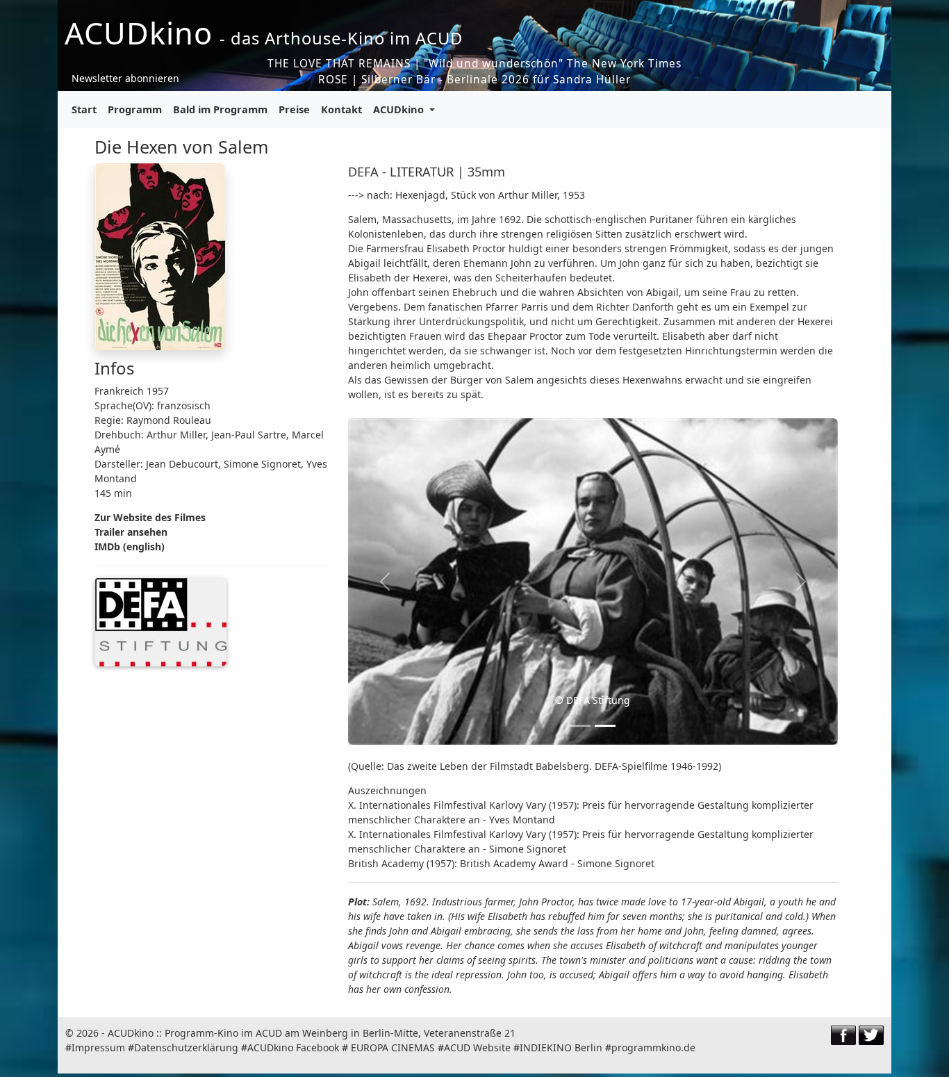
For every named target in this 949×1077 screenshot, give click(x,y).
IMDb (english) (129, 546)
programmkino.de (653, 1047)
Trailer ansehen (130, 531)
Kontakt (341, 109)
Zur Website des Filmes (150, 517)
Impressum (98, 1047)
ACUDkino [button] (400, 109)
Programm (135, 109)
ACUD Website (477, 1047)
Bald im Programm (220, 109)
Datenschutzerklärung (186, 1047)
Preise (294, 109)
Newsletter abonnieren (125, 78)
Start (84, 109)
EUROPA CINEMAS (393, 1047)
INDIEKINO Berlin (561, 1047)
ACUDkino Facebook (293, 1047)
